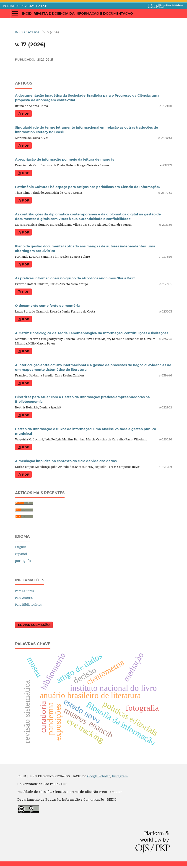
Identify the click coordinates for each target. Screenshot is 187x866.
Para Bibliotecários (28, 604)
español (21, 554)
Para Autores (24, 598)
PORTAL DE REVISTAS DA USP (25, 6)
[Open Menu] (15, 13)
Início (20, 32)
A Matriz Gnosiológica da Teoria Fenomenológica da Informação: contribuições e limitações (91, 333)
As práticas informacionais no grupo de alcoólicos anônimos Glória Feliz (75, 278)
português (23, 561)
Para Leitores (24, 591)
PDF (25, 113)
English (20, 547)
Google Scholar (98, 776)
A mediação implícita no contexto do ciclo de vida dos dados (66, 461)
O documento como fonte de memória (47, 306)
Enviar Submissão (34, 625)
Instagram (120, 776)
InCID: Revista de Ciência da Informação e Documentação (77, 13)
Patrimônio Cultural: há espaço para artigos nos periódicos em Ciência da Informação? (87, 187)
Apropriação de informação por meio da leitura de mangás (64, 159)
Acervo (34, 32)
